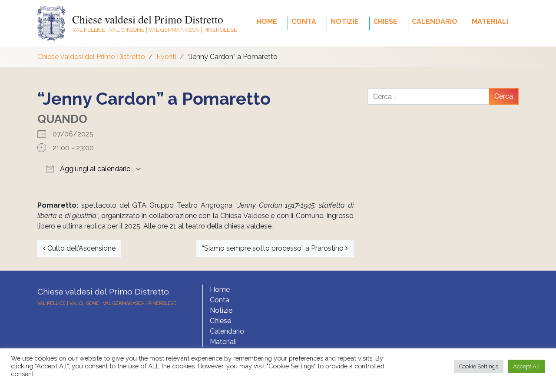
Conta (303, 21)
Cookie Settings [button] (478, 366)
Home (267, 21)
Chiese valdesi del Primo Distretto (147, 19)
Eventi (166, 57)
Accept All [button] (526, 366)
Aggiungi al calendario (94, 169)
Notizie (345, 21)
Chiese (385, 21)
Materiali (490, 21)
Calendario (434, 21)
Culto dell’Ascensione (81, 248)
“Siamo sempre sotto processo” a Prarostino (273, 248)
